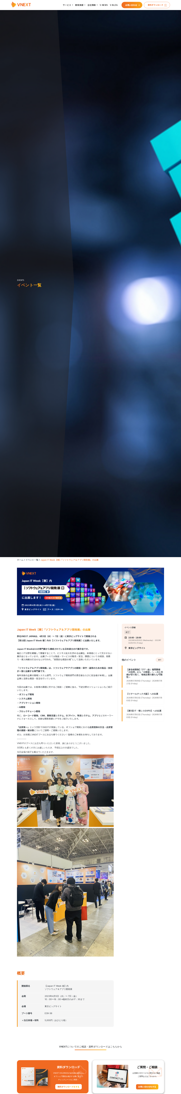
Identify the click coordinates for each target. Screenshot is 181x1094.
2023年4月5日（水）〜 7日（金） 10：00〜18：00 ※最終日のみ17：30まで (65, 998)
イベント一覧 (32, 559)
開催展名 (26, 986)
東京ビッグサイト (53, 1006)
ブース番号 (27, 1013)
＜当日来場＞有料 (30, 1020)
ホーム (20, 559)
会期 (24, 996)
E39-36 (48, 1013)
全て (159, 660)
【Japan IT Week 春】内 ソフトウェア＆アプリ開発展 (58, 987)
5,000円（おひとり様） (56, 1020)
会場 (24, 1006)
